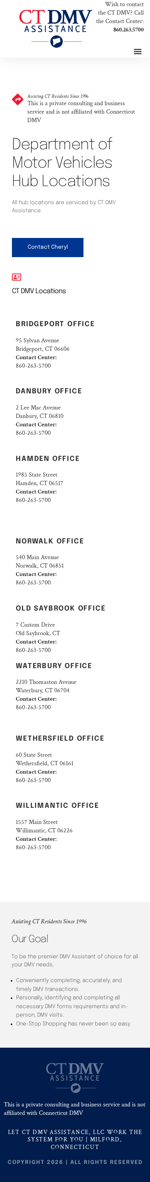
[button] (137, 51)
